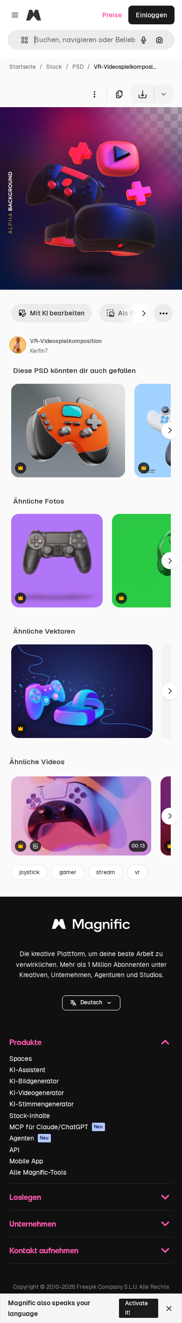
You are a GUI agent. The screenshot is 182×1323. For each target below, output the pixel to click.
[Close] (169, 1308)
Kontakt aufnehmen (43, 1250)
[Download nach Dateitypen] (163, 94)
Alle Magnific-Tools (37, 1172)
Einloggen (151, 15)
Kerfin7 (39, 351)
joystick (29, 872)
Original (60, 125)
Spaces (20, 1058)
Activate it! (136, 1308)
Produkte (25, 1042)
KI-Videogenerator (36, 1093)
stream (105, 872)
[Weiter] (143, 313)
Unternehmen (32, 1223)
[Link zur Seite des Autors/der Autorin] (17, 346)
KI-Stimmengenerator (41, 1104)
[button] (91, 1002)
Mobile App (26, 1161)
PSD (78, 67)
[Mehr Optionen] (94, 94)
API (14, 1150)
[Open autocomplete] (21, 40)
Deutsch (91, 1002)
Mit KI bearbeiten (57, 313)
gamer (68, 872)
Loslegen (25, 1197)
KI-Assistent (27, 1070)
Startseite (22, 67)
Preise (112, 15)
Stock (54, 67)
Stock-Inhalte (29, 1115)
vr (137, 872)
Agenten (29, 1138)
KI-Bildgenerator (34, 1081)
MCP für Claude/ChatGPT (56, 1127)
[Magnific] (91, 926)
